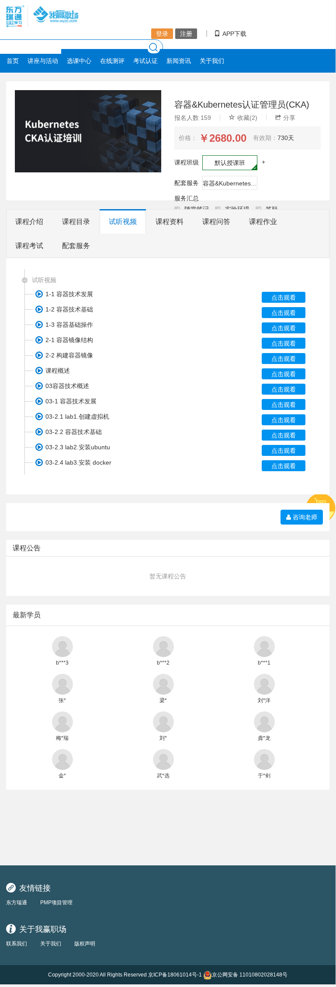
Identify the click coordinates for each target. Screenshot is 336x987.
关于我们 (212, 60)
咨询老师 (304, 517)
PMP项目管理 (56, 903)
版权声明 (84, 944)
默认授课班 (230, 162)
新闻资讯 (178, 60)
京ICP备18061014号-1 (175, 975)
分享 (289, 117)
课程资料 (170, 221)
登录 (162, 33)
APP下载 (234, 33)
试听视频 (123, 221)
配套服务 (76, 245)
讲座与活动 (43, 60)
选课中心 (79, 60)
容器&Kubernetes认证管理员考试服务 (230, 183)
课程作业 (263, 221)
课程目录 (76, 221)
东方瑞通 (16, 903)
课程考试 (29, 245)
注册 (186, 33)
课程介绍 (29, 221)
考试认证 (145, 60)
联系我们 (16, 944)
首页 (13, 60)
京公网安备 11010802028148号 (250, 975)
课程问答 (216, 221)
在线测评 (112, 60)
